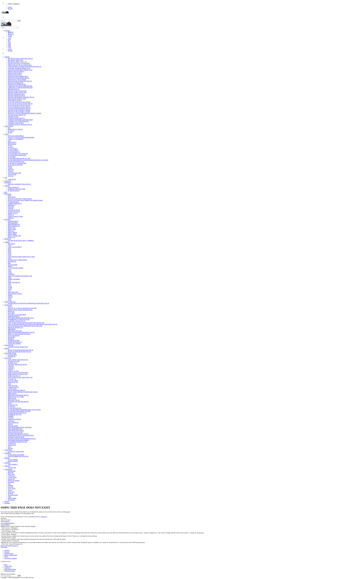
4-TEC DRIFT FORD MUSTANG (18, 359)
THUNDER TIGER (10, 353)
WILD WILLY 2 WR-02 (15, 293)
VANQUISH (8, 450)
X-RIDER (7, 463)
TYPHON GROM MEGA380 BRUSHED (20, 120)
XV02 (9, 300)
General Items (8, 469)
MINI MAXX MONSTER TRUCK (18, 395)
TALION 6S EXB (13, 116)
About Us (7, 550)
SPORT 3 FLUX (13, 213)
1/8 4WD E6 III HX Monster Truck (18, 347)
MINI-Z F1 (11, 231)
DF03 (9, 252)
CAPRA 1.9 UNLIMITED (15, 139)
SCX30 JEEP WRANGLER (16, 161)
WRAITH (11, 169)
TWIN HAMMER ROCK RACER (18, 456)
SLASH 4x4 (11, 406)
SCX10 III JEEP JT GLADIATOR (18, 153)
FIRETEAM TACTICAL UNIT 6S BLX (20, 65)
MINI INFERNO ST (14, 226)
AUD (9, 38)
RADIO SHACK (13, 461)
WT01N (10, 297)
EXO (9, 140)
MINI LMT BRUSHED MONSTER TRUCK (21, 332)
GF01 (9, 258)
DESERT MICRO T (14, 316)
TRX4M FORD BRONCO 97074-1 (18, 434)
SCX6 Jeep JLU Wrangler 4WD (17, 163)
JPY (9, 41)
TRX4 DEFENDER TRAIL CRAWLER (20, 427)
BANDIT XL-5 (12, 363)
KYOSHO (7, 219)
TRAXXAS (7, 358)
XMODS (7, 458)
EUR (9, 39)
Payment (6, 552)
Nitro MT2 (11, 206)
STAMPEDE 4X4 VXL (15, 414)
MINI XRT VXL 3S (14, 400)
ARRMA (7, 57)
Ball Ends (10, 472)
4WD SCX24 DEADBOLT (16, 136)
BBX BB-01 (11, 244)
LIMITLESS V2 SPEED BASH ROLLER (20, 87)
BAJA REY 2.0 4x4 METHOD (17, 314)
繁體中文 (11, 32)
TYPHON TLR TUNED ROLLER (18, 121)
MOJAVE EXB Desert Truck (16, 94)
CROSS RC (7, 181)
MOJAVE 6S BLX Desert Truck (17, 92)
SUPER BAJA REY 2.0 (15, 342)
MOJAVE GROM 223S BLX (16, 95)
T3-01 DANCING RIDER (15, 268)
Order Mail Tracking (10, 569)
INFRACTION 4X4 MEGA (16, 71)
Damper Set (11, 479)
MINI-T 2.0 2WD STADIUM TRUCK (19, 334)
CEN (5, 178)
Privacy (6, 557)
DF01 (9, 248)
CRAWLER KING (13, 202)
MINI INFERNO (13, 223)
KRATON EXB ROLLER (15, 82)
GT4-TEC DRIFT (13, 380)
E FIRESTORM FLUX (15, 203)
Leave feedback (5, 524)
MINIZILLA (11, 205)
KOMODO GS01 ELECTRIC (17, 189)
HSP (5, 192)
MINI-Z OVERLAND (14, 235)
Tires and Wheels (13, 495)
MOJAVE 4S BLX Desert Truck (17, 91)
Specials (6, 501)
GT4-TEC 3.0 (12, 379)
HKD (9, 46)
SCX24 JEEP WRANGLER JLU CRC (19, 158)
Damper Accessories (13, 480)
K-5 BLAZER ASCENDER (16, 455)
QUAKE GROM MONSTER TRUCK (19, 108)
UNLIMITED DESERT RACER (17, 442)
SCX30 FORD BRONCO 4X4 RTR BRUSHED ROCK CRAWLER (28, 160)
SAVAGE (11, 208)
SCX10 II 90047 (12, 149)
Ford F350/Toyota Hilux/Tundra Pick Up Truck (21, 256)
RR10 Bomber (12, 144)
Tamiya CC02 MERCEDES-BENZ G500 (20, 276)
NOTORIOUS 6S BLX (15, 100)
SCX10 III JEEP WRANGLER (17, 155)
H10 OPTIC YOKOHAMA (16, 451)
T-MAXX (11, 417)
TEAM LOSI (8, 305)
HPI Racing (7, 194)
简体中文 (11, 34)
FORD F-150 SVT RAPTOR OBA (18, 372)
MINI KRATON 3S (13, 89)
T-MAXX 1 (11, 421)
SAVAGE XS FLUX (14, 211)
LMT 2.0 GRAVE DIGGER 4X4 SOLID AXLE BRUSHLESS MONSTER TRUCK (32, 324)
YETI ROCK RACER (14, 173)
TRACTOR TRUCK (14, 282)
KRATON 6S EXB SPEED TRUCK (18, 78)
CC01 (9, 245)
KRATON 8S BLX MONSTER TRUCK (20, 81)
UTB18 (10, 168)
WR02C (10, 295)
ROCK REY (11, 337)
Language (7, 30)
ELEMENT (7, 182)
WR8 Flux (11, 218)
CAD (9, 47)
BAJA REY (11, 313)
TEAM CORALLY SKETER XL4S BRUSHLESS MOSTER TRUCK (28, 303)
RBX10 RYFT (12, 142)
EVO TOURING (13, 459)
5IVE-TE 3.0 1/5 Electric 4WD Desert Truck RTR (22, 308)
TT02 (9, 285)
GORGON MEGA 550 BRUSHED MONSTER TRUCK (24, 66)
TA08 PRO (11, 274)
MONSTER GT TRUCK (15, 129)
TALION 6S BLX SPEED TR (17, 115)
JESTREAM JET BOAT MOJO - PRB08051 (21, 240)
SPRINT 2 (11, 215)
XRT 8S (10, 448)
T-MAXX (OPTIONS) (14, 419)
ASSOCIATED (8, 126)
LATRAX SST (12, 388)
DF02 (9, 250)
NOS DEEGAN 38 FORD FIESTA (18, 401)
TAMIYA (7, 242)
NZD (9, 42)
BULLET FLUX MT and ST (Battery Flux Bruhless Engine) (25, 200)
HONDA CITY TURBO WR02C (17, 260)
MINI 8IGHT (12, 329)
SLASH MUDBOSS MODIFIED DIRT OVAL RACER (24, 409)
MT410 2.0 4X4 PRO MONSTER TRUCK (20, 350)
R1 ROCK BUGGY (14, 190)
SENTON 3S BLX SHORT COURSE (19, 110)
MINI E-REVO (12, 393)
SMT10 (10, 166)
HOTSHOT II (12, 261)
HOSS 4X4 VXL (13, 382)
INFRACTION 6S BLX (15, 73)
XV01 (9, 298)
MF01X (10, 266)
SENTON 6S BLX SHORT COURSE (19, 111)
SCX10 (10, 145)
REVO (10, 403)
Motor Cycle (11, 237)
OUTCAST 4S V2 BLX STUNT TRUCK (20, 103)
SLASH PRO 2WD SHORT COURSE (19, 411)
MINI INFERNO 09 (14, 224)
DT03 (9, 253)
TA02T (10, 273)
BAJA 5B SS (11, 197)
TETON (10, 424)
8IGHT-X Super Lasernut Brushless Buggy (20, 310)
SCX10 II (10, 147)
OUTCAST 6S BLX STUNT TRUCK (19, 105)
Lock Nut (10, 487)
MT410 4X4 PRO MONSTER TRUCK (19, 351)
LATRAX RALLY (13, 387)
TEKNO (6, 348)
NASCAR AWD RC (14, 335)
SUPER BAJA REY (14, 340)
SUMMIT (11, 416)
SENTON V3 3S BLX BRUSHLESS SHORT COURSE (24, 113)
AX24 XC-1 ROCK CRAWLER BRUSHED (21, 137)
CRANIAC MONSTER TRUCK (17, 364)
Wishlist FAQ (8, 566)
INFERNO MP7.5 (13, 221)
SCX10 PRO (11, 157)
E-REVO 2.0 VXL (13, 371)
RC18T (10, 132)
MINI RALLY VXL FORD (16, 397)
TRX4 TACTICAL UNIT (15, 432)
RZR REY (11, 339)
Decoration (11, 482)
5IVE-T (10, 306)
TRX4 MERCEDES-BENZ (16, 430)
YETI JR (10, 171)
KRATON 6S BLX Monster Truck (18, 76)
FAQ (5, 564)
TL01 (9, 281)
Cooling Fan (11, 475)
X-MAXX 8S (12, 445)
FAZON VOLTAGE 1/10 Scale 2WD (19, 63)
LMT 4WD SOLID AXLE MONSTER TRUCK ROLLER (25, 326)
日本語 (10, 36)
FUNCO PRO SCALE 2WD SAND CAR (20, 377)
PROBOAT (7, 239)
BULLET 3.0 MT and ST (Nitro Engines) (20, 198)
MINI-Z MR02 (12, 234)
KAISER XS (11, 356)
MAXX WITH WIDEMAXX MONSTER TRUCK (23, 392)
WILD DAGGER (13, 292)
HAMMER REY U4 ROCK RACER (19, 319)
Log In (10, 7)
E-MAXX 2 (11, 368)
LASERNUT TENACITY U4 (16, 321)
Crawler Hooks (12, 477)
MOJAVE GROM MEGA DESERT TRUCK (21, 97)
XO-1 (9, 446)
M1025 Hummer (12, 264)
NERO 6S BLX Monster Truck (17, 99)
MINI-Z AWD (12, 229)
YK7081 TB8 (12, 467)
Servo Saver (11, 492)
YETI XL (11, 176)
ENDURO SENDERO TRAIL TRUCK (19, 184)
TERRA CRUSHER (14, 279)
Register (10, 8)
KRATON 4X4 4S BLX (15, 74)
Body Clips (11, 474)
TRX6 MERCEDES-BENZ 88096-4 (18, 440)
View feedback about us (7, 523)
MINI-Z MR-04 (12, 232)
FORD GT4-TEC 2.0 (14, 376)
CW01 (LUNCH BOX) (15, 247)
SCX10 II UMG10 (13, 150)
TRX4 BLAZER (13, 426)
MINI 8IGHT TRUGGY (15, 331)
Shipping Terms (8, 553)
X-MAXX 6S (12, 443)
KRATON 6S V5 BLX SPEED (17, 79)
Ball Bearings (12, 471)
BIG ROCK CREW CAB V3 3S (17, 62)
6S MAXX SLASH (13, 361)
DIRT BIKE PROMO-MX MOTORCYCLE (21, 318)
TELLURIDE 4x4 (13, 422)
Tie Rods (10, 493)
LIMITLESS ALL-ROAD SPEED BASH (20, 86)
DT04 (9, 255)
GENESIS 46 (12, 179)
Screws (10, 490)
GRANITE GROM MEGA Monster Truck (20, 70)
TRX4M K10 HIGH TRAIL (16, 437)
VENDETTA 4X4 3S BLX (16, 123)
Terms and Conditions (10, 558)
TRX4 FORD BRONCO (15, 429)
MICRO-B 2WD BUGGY (15, 327)
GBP (9, 44)
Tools (9, 496)
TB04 (9, 277)
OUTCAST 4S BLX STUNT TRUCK (19, 102)
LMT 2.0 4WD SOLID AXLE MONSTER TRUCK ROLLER (26, 322)
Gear (9, 484)
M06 (9, 263)
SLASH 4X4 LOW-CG (15, 408)
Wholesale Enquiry (9, 571)
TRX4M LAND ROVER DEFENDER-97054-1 (22, 438)
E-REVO (10, 369)
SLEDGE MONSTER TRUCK (17, 413)
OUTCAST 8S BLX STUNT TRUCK (19, 107)
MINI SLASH (12, 398)
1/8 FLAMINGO (13, 464)
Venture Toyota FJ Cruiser (15, 216)
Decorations (11, 500)
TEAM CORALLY (10, 302)
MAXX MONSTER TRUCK (16, 390)
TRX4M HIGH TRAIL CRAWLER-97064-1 (21, 435)
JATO (9, 384)
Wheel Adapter (12, 498)
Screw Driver (11, 488)
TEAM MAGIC (9, 345)
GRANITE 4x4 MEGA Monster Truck (19, 68)
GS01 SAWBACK (13, 187)
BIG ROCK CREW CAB (15, 60)
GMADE (7, 186)
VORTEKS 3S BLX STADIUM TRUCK (20, 124)
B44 (9, 128)
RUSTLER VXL (13, 405)
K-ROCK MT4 (12, 355)
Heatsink (10, 485)
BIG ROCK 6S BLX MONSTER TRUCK (20, 58)
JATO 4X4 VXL (13, 385)
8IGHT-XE (11, 311)
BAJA (10, 195)
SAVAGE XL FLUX (14, 210)
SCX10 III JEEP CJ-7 (14, 152)
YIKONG (7, 466)
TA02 (9, 271)
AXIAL (6, 134)
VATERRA (7, 453)
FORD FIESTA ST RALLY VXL (17, 374)
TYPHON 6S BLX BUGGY (16, 118)
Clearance (7, 503)
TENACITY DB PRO (14, 343)
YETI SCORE (12, 174)
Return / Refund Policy (10, 555)
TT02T (10, 289)
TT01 (9, 284)
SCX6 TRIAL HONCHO (15, 165)
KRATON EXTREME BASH (16, 84)
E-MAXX (11, 366)
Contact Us (44, 516)
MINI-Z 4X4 (11, 227)
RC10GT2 (11, 131)
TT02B (10, 287)
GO (19, 20)
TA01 (9, 269)
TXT (9, 290)
